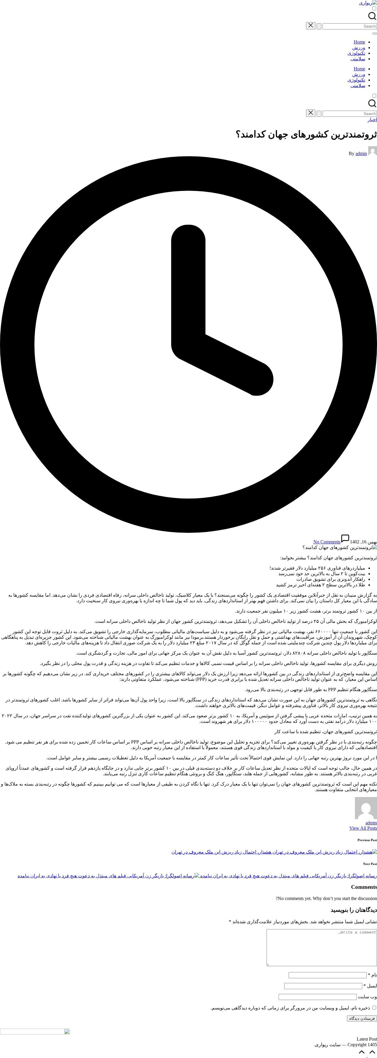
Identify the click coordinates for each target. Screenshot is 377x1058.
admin (371, 822)
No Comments (326, 541)
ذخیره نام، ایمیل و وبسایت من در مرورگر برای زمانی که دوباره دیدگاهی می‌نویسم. (290, 1007)
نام (372, 974)
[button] (319, 26)
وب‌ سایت (367, 996)
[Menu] (374, 33)
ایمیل (370, 985)
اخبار (372, 119)
